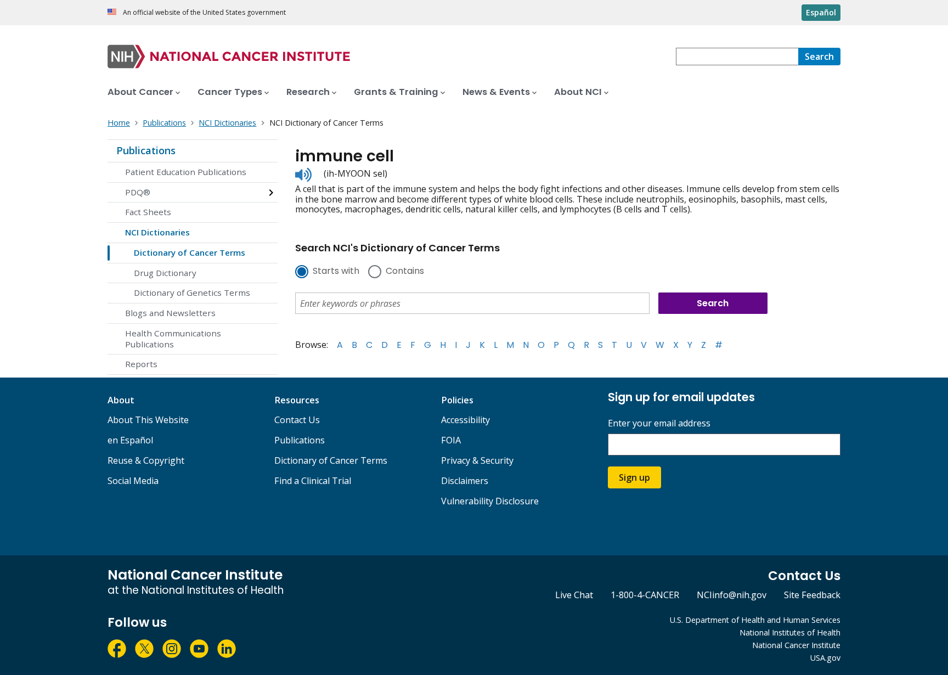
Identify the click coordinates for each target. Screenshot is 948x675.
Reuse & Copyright (146, 460)
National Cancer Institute (796, 645)
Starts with (336, 271)
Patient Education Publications (185, 171)
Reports (141, 363)
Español (821, 12)
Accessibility (465, 420)
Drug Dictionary (165, 272)
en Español (130, 440)
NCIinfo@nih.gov (731, 595)
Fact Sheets (148, 211)
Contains (405, 271)
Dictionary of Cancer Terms (189, 252)
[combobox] (737, 56)
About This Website (148, 420)
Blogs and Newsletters (170, 312)
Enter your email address (659, 423)
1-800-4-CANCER (645, 595)
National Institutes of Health (790, 632)
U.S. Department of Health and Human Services (755, 620)
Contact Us (297, 420)
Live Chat (574, 595)
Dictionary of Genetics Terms (192, 292)
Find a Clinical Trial (312, 481)
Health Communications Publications (173, 339)
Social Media (133, 481)
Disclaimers (464, 481)
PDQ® (137, 192)
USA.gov (825, 657)
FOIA (451, 440)
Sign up (634, 477)
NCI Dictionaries (157, 232)
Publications (146, 150)
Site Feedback (812, 595)
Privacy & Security (477, 460)
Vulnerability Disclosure (490, 501)
